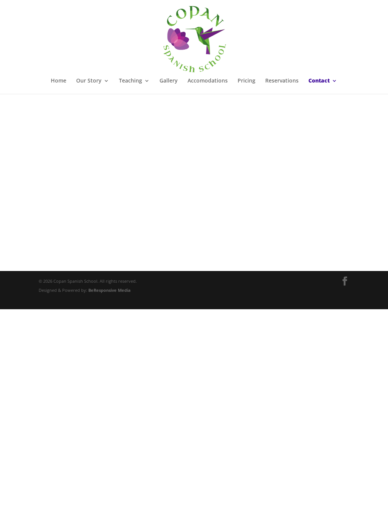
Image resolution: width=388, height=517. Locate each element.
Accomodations (208, 81)
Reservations (282, 81)
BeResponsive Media (109, 290)
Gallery (169, 81)
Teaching (130, 81)
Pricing (246, 81)
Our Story (89, 81)
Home (58, 81)
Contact (319, 81)
